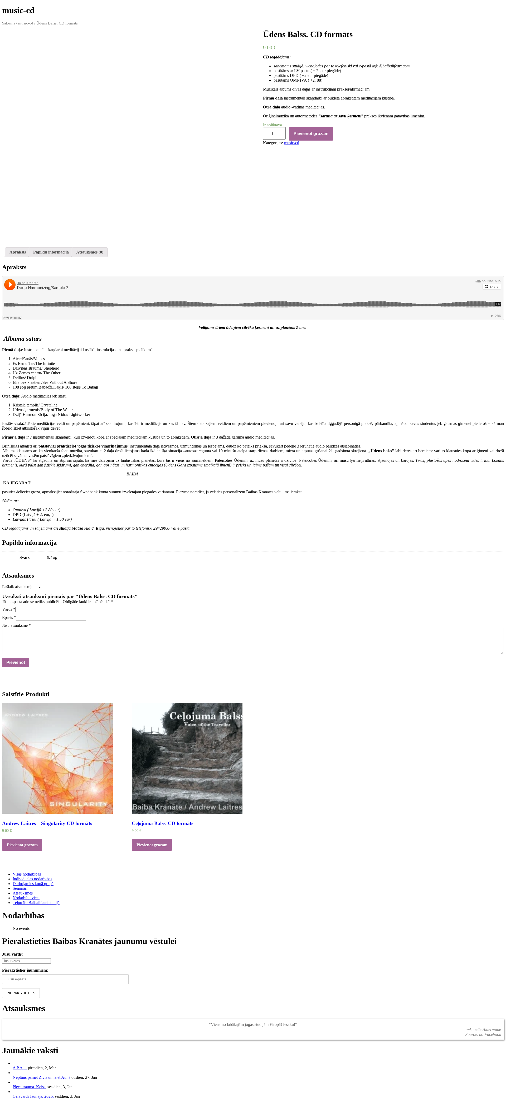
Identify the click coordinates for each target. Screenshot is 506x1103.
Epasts (9, 617)
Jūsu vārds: (12, 954)
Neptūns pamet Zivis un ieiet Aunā (41, 1077)
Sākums (8, 23)
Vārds (8, 609)
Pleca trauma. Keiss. (29, 1087)
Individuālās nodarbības (32, 879)
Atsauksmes (23, 893)
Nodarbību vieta (26, 898)
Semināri (20, 888)
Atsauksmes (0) (89, 252)
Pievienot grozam (311, 133)
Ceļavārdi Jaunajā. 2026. (33, 1096)
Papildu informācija (51, 252)
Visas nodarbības (27, 874)
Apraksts (17, 252)
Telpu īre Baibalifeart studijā (36, 902)
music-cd (25, 23)
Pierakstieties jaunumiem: (25, 970)
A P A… (20, 1068)
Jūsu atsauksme (16, 625)
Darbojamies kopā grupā (33, 883)
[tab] (17, 252)
